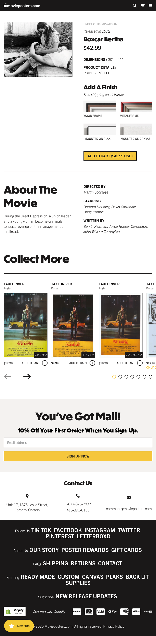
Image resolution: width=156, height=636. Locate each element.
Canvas (92, 576)
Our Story (44, 549)
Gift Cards (126, 549)
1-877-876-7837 (78, 503)
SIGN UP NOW (78, 456)
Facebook (68, 530)
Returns (83, 563)
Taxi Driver (14, 283)
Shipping (55, 563)
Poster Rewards (85, 549)
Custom (68, 576)
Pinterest (60, 536)
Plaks (114, 576)
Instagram (99, 530)
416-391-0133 (78, 510)
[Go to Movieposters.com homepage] (22, 5)
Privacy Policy (113, 626)
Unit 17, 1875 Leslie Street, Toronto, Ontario (27, 507)
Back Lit (137, 576)
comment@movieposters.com (129, 508)
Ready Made (38, 576)
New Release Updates (86, 596)
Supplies (78, 582)
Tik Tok (41, 530)
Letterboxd (93, 536)
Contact (110, 563)
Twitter (129, 530)
